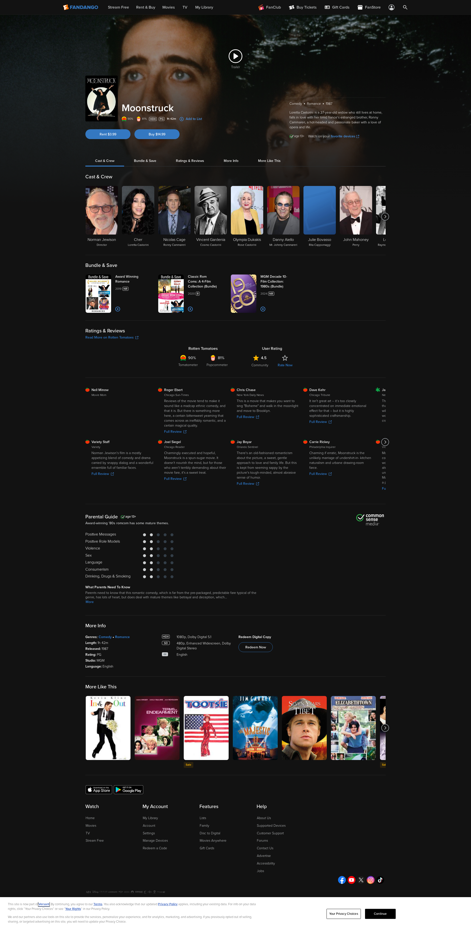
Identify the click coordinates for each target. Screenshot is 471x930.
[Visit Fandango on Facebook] (342, 880)
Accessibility (266, 863)
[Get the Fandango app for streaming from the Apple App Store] (98, 789)
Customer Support (270, 833)
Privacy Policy (168, 904)
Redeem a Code (155, 848)
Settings (149, 833)
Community (259, 365)
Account (149, 826)
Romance (122, 637)
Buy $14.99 (157, 134)
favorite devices (343, 136)
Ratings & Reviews (190, 161)
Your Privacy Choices (343, 914)
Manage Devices (155, 840)
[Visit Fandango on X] (361, 880)
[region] (235, 913)
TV (88, 833)
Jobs (260, 871)
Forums (262, 840)
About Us (264, 818)
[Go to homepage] (81, 7)
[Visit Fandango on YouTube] (351, 880)
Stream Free (95, 840)
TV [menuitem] (185, 7)
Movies (91, 826)
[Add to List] (117, 309)
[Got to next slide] (385, 217)
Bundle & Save (145, 161)
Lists (203, 818)
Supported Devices (271, 826)
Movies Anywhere (213, 840)
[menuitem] (337, 7)
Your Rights (73, 909)
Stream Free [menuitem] (118, 7)
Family (204, 826)
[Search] (405, 7)
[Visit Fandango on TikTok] (380, 880)
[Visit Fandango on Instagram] (370, 880)
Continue (380, 914)
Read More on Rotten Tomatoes (109, 337)
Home (90, 818)
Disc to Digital (210, 833)
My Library (150, 818)
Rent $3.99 (108, 134)
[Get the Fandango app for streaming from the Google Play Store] (129, 789)
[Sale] (206, 728)
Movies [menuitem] (168, 7)
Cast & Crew (104, 161)
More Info (231, 161)
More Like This (269, 161)
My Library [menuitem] (204, 7)
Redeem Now (255, 647)
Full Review (173, 432)
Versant (44, 904)
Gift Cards (207, 848)
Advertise (264, 856)
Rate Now (285, 365)
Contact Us (265, 848)
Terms (97, 904)
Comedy (105, 637)
